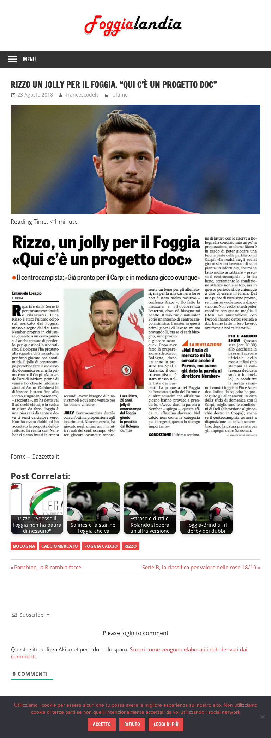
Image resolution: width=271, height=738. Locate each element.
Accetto (102, 724)
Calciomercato (59, 546)
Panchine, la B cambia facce (47, 567)
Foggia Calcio (101, 546)
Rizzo (130, 546)
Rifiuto (132, 724)
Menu (29, 59)
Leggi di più (166, 724)
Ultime (120, 94)
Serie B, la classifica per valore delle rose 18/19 (199, 567)
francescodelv (82, 94)
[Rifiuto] (262, 716)
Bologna (24, 546)
